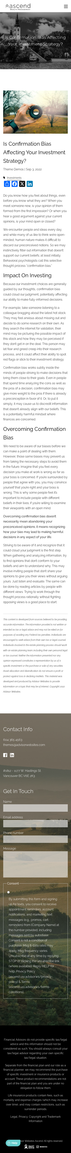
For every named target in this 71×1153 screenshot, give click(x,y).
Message (9, 848)
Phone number (13, 833)
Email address (13, 817)
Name (7, 802)
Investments (14, 177)
